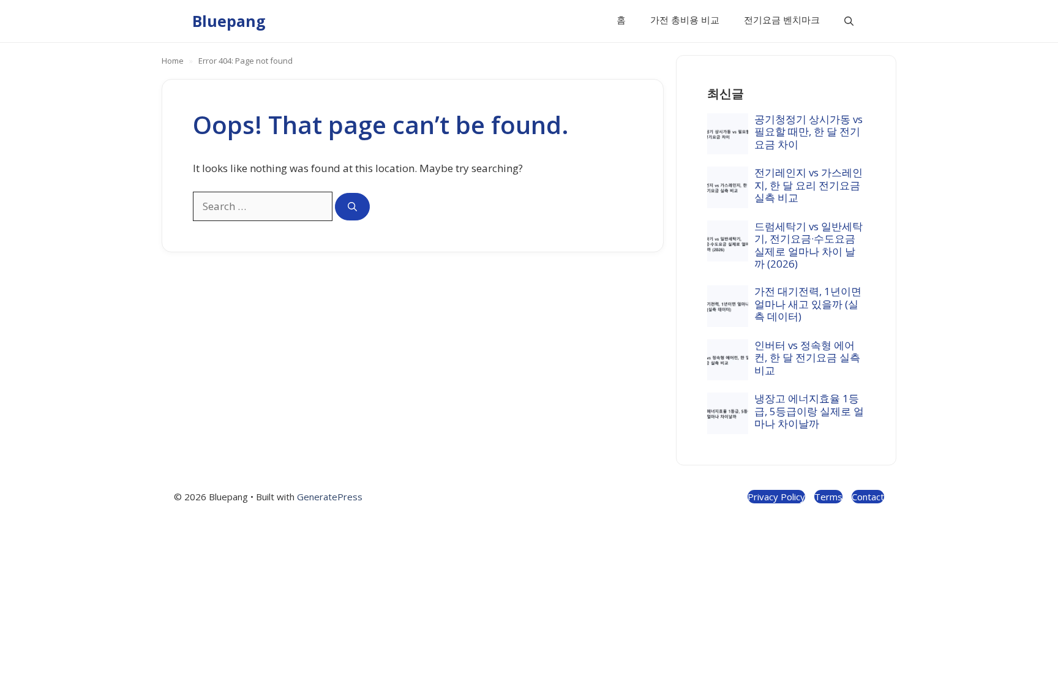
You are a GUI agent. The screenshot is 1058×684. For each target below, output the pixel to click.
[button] (849, 21)
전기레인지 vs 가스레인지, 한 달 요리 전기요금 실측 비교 (808, 185)
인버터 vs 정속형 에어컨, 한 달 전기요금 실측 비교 (807, 357)
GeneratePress (329, 496)
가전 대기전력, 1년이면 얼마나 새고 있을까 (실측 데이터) (807, 303)
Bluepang (229, 20)
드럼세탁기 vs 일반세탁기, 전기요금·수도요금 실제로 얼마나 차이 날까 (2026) (808, 245)
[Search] (352, 206)
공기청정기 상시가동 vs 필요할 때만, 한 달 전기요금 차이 (808, 131)
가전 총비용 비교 (684, 19)
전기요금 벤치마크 (782, 19)
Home (173, 60)
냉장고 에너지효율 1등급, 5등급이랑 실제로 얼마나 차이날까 (809, 410)
